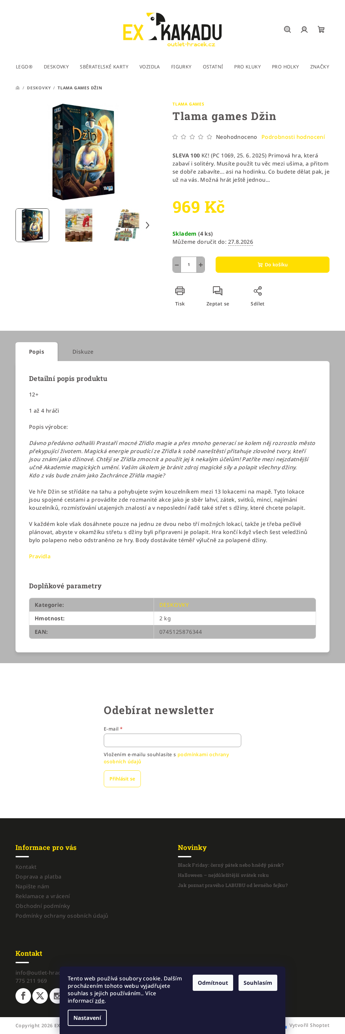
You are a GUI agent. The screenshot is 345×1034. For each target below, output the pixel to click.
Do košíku (276, 264)
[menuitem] (24, 67)
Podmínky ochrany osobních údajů (61, 915)
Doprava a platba (38, 876)
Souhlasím (258, 982)
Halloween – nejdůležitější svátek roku (223, 875)
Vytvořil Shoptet (309, 1025)
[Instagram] (57, 996)
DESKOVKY (174, 605)
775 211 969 (31, 980)
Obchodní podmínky (42, 906)
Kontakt (26, 866)
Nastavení (87, 1018)
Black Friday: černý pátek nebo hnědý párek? (231, 865)
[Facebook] (23, 996)
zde (99, 1000)
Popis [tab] (36, 351)
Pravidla (40, 556)
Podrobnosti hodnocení (293, 137)
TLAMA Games (188, 104)
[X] (40, 996)
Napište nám (32, 886)
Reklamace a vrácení (42, 896)
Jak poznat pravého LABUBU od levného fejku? (233, 885)
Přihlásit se (122, 778)
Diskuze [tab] (83, 351)
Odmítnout (213, 982)
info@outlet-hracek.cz (44, 972)
